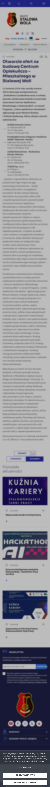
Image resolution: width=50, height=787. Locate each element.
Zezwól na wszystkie (25, 782)
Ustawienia (25, 767)
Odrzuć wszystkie (25, 775)
